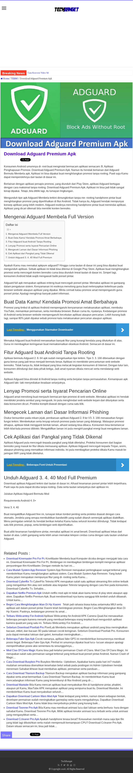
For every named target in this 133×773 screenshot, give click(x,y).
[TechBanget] (66, 9)
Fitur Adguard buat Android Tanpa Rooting (29, 241)
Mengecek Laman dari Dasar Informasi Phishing (33, 249)
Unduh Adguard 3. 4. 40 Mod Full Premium (30, 257)
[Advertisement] (66, 41)
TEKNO (14, 78)
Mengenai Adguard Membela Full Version (29, 234)
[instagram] (74, 765)
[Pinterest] (67, 765)
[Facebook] (61, 765)
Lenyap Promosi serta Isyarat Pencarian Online (32, 245)
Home (6, 78)
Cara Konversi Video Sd (38, 73)
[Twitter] (64, 765)
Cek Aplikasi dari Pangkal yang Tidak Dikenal (31, 253)
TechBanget (66, 761)
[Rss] (58, 765)
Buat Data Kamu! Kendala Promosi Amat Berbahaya (34, 237)
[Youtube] (71, 765)
